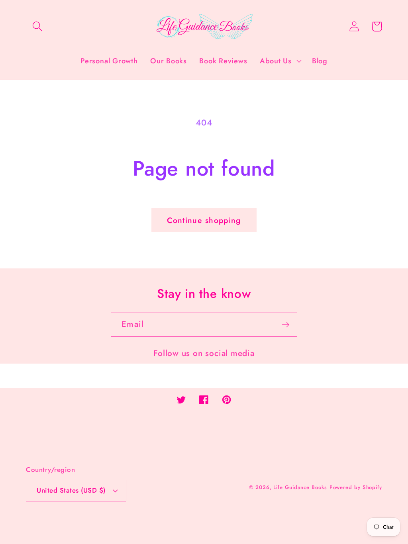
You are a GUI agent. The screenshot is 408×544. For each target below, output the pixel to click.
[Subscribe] (285, 325)
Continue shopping (204, 220)
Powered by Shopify (356, 487)
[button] (37, 26)
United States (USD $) (71, 490)
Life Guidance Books (300, 487)
